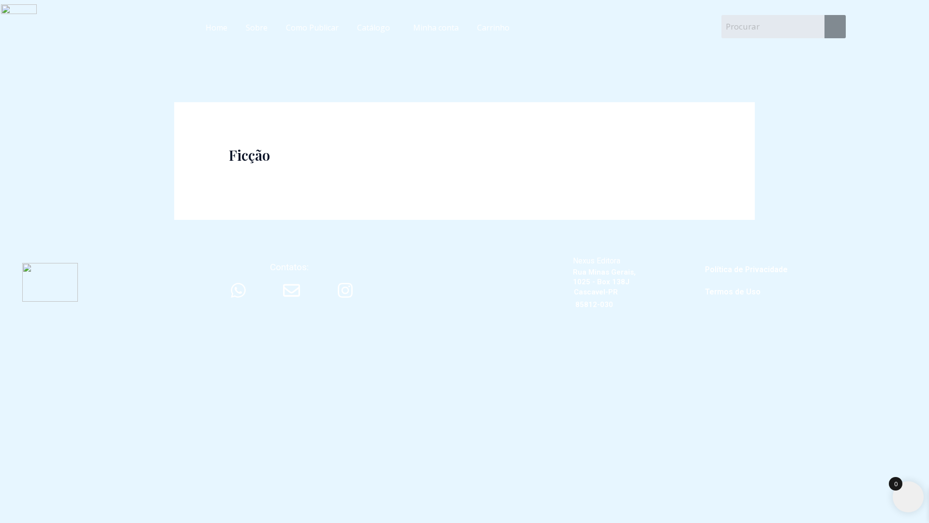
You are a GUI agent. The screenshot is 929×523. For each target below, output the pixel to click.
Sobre (257, 27)
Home (216, 27)
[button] (376, 27)
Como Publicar (312, 27)
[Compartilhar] (76, 324)
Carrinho (493, 27)
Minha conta (436, 27)
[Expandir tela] (45, 324)
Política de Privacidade (746, 269)
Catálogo (373, 27)
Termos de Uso (733, 291)
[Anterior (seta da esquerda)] (14, 341)
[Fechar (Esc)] (107, 324)
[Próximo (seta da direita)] (45, 341)
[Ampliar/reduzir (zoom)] (14, 324)
